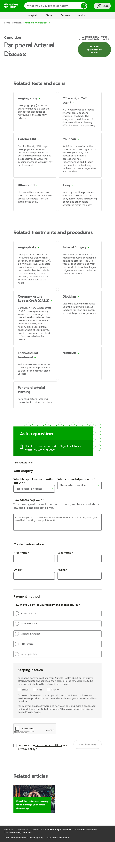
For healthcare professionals (57, 829)
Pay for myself (28, 613)
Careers (36, 829)
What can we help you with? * (77, 479)
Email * (18, 570)
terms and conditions (48, 745)
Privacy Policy (32, 712)
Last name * (65, 552)
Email (25, 689)
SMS (39, 689)
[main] (57, 422)
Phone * (62, 570)
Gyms (49, 15)
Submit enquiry (87, 744)
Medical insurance (31, 633)
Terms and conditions (15, 837)
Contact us (22, 829)
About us (8, 829)
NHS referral (27, 644)
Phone (55, 689)
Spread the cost (29, 623)
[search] (55, 5)
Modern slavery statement (19, 832)
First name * (21, 552)
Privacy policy (36, 837)
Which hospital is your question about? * (33, 481)
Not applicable (29, 654)
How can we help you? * (28, 500)
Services (65, 15)
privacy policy (26, 749)
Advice (81, 15)
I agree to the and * (43, 747)
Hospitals (33, 15)
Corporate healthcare (86, 829)
